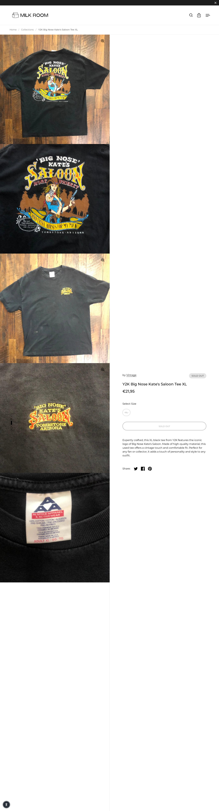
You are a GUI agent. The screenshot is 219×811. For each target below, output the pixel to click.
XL (126, 412)
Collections (27, 29)
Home (13, 29)
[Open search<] (191, 15)
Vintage (131, 375)
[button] (6, 804)
